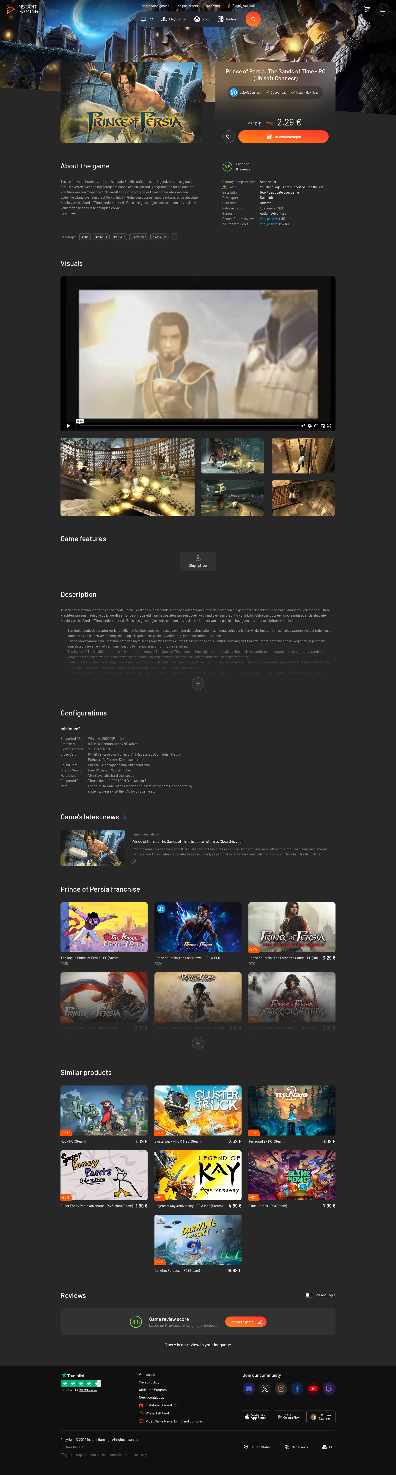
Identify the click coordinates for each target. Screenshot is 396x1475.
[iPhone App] (255, 1417)
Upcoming (212, 6)
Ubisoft (265, 203)
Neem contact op (151, 1397)
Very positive (269, 219)
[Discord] (249, 1388)
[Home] (22, 9)
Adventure (278, 213)
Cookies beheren (72, 1447)
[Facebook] (297, 1388)
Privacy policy (149, 1382)
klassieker (159, 237)
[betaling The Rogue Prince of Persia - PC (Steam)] (104, 927)
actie (85, 237)
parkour (119, 237)
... (174, 237)
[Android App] (288, 1417)
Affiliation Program (153, 1390)
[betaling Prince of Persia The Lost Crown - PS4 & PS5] (198, 927)
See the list (268, 182)
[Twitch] (329, 1388)
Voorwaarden (148, 1374)
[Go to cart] (367, 9)
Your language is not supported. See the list (291, 187)
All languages (326, 1295)
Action (265, 213)
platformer (139, 237)
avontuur (101, 237)
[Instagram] (281, 1388)
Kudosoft (266, 197)
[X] (265, 1388)
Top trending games (154, 6)
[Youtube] (313, 1388)
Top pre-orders (187, 6)
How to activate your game (279, 192)
